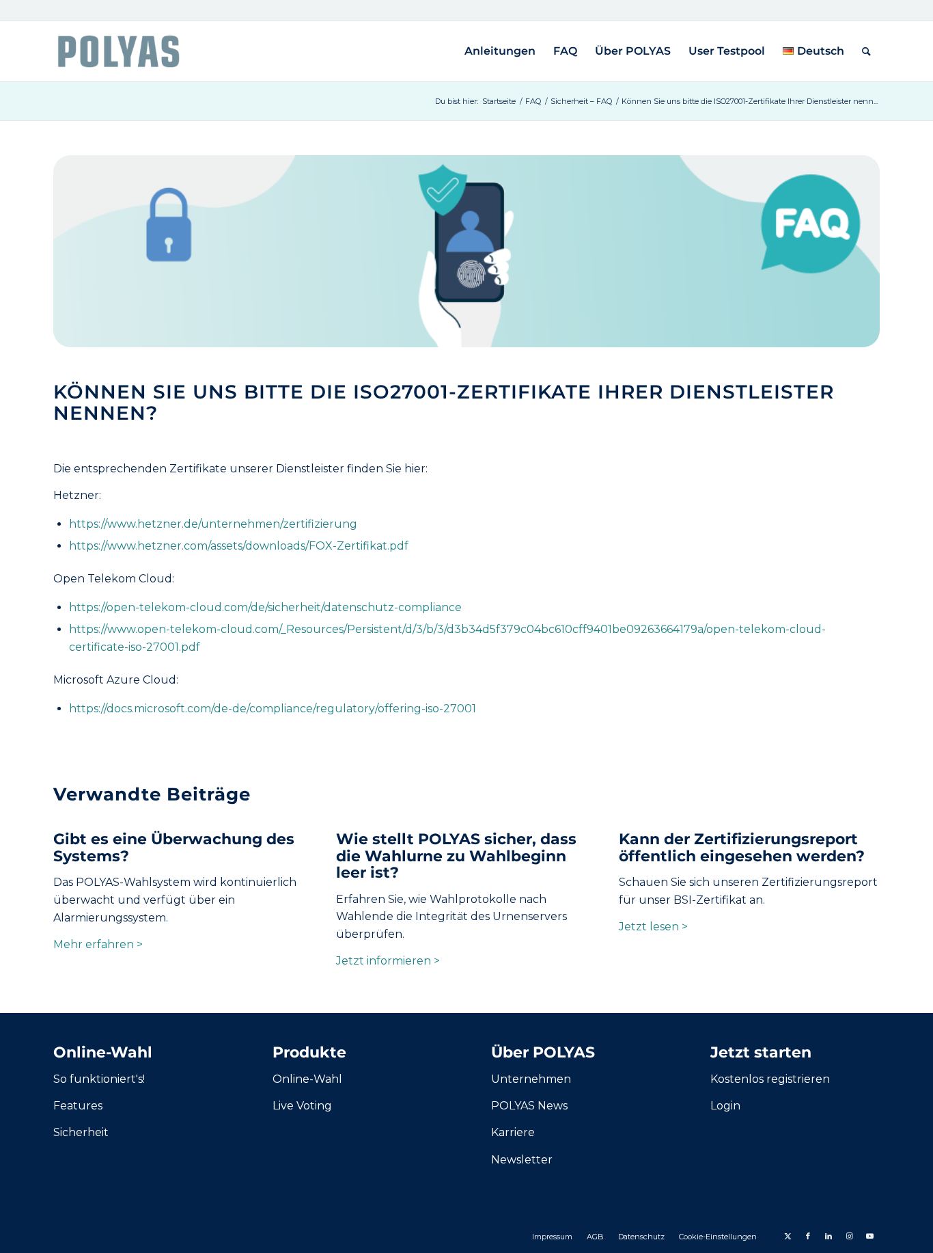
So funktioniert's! (99, 1079)
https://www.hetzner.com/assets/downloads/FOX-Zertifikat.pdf (238, 545)
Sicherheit (81, 1132)
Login (725, 1105)
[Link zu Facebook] (808, 1236)
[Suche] (866, 51)
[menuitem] (500, 51)
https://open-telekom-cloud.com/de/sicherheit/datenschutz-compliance (265, 607)
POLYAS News (529, 1105)
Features (77, 1105)
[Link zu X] (787, 1236)
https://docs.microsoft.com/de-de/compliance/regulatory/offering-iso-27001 (272, 708)
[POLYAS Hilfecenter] (118, 51)
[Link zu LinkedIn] (828, 1236)
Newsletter (522, 1159)
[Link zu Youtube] (869, 1236)
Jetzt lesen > (653, 926)
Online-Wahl (307, 1079)
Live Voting (302, 1105)
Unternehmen (531, 1079)
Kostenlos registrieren (770, 1079)
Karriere (513, 1132)
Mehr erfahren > (98, 944)
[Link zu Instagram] (849, 1236)
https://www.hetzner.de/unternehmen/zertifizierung (213, 523)
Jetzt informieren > (388, 960)
